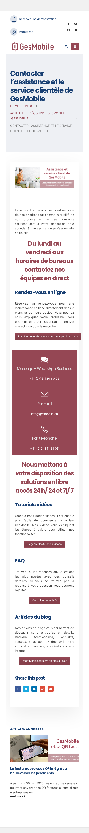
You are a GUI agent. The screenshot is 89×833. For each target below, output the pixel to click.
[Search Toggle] (66, 46)
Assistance (26, 32)
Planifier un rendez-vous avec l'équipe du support (48, 336)
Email (51, 689)
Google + (42, 689)
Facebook (18, 689)
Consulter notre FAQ (44, 600)
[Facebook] (68, 24)
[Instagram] (68, 30)
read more (17, 796)
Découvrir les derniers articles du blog (44, 660)
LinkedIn (34, 689)
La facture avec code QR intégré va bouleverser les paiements (38, 770)
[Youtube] (76, 24)
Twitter (26, 689)
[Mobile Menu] (75, 46)
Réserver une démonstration (37, 19)
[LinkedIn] (76, 30)
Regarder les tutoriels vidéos (44, 544)
